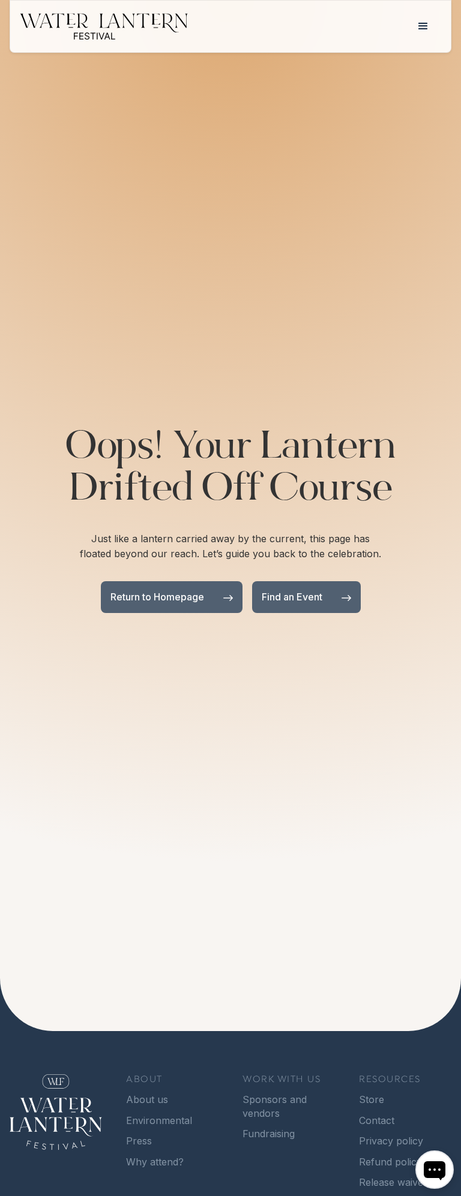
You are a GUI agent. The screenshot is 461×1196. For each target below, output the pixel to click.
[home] (212, 26)
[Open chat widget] (434, 1169)
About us (147, 1099)
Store (371, 1099)
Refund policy (390, 1162)
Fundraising (269, 1134)
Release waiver (393, 1182)
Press (139, 1141)
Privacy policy (391, 1141)
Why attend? (155, 1162)
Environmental (159, 1120)
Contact (376, 1120)
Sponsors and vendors (275, 1106)
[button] (423, 26)
